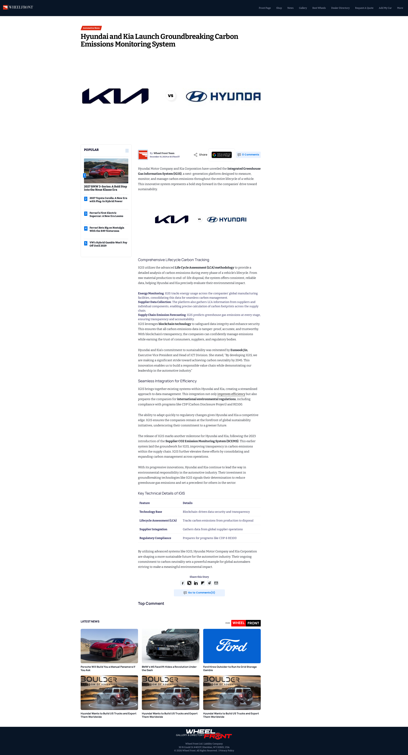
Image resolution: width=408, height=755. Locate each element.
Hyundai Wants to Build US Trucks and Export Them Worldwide (108, 715)
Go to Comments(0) (201, 592)
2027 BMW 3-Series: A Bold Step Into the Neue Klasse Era (105, 188)
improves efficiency (231, 394)
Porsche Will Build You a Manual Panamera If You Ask (108, 668)
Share (203, 155)
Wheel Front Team (164, 153)
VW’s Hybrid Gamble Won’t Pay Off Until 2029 (108, 244)
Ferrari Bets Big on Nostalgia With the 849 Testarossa (107, 229)
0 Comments (250, 154)
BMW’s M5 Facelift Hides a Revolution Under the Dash (169, 668)
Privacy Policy (226, 750)
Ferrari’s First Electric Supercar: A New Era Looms (106, 214)
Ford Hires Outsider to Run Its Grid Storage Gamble (230, 668)
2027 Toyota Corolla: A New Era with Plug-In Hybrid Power (108, 200)
